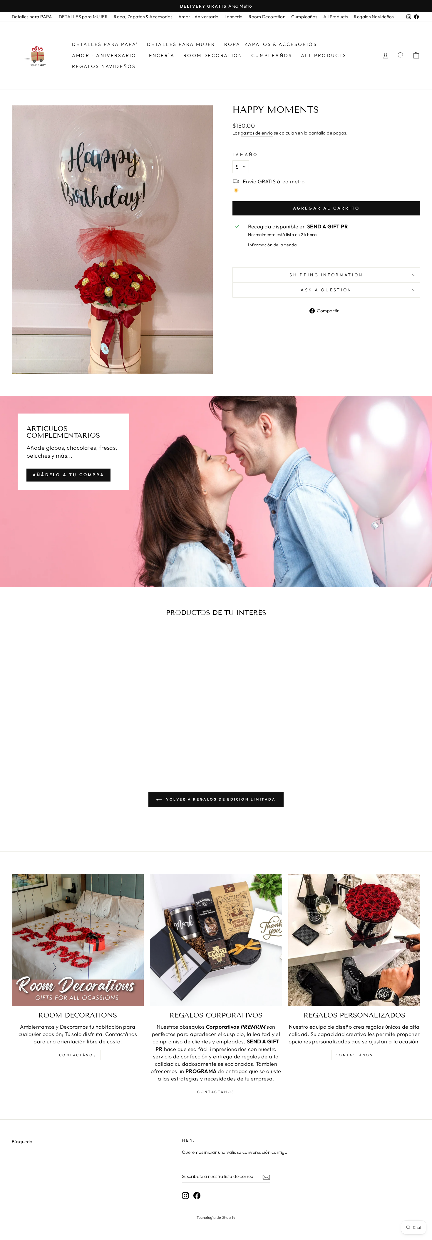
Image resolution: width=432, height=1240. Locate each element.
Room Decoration (267, 16)
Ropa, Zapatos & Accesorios (143, 16)
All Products (335, 16)
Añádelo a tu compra (68, 474)
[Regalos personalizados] (354, 940)
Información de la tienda (272, 245)
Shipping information (326, 275)
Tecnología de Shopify (216, 1217)
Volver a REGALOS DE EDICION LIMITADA (220, 799)
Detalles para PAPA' (32, 16)
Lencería (234, 16)
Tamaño (245, 154)
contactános (78, 1055)
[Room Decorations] (78, 940)
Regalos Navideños (374, 16)
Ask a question (326, 290)
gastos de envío (257, 133)
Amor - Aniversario (198, 16)
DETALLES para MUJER (83, 16)
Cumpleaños (304, 16)
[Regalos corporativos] (216, 940)
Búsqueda (22, 1141)
